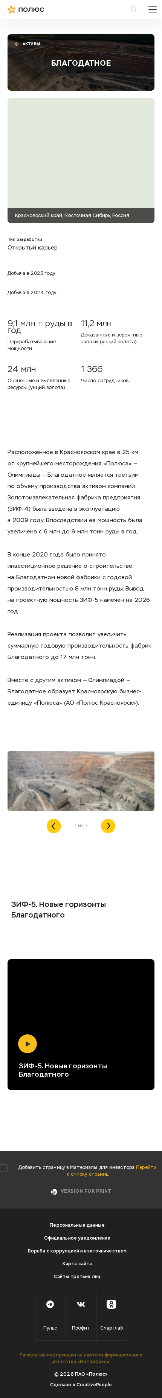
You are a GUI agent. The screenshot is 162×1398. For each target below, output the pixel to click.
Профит (81, 1328)
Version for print (86, 1191)
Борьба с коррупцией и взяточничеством (77, 1251)
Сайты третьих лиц (77, 1277)
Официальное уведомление (77, 1238)
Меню (152, 9)
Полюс (41, 9)
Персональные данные (77, 1225)
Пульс (50, 1328)
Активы (31, 44)
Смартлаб (111, 1328)
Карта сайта (77, 1264)
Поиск (133, 9)
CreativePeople (94, 1385)
